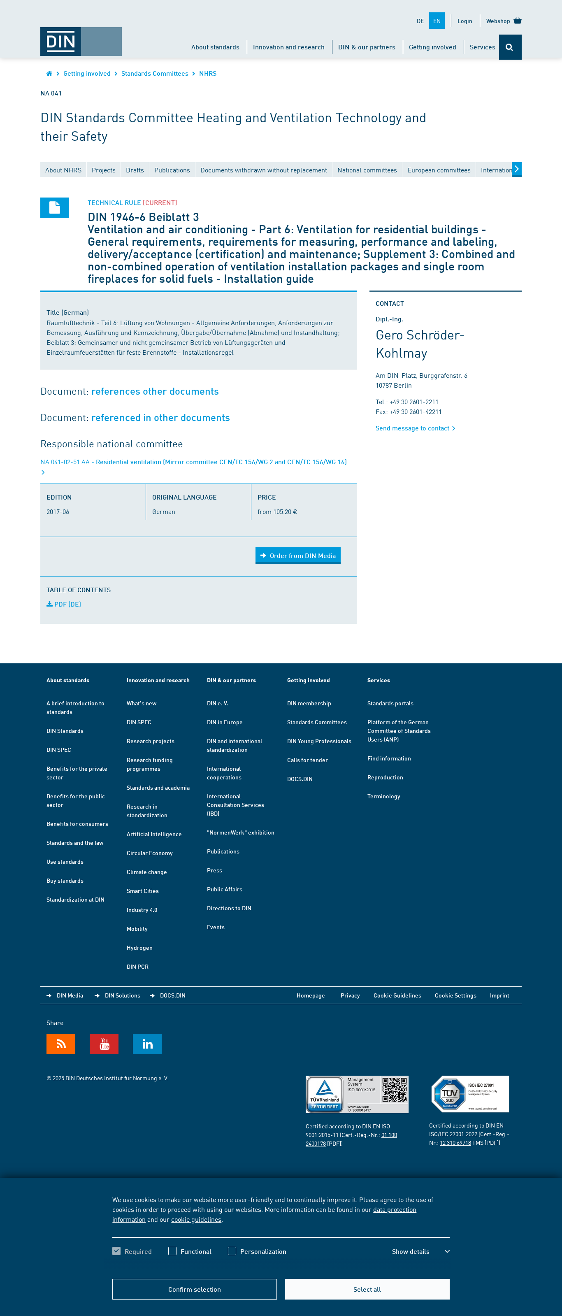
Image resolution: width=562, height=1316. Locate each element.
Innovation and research (289, 47)
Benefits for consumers (77, 823)
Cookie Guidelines (397, 995)
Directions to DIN (229, 907)
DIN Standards (65, 730)
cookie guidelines (196, 1218)
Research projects (150, 740)
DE (420, 20)
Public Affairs (224, 889)
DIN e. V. (217, 703)
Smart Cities (143, 890)
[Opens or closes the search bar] (510, 47)
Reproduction (385, 777)
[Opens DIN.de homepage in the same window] (81, 37)
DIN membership (309, 703)
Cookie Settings (455, 995)
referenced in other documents (160, 417)
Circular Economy (150, 852)
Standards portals (390, 703)
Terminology (383, 796)
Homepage (311, 995)
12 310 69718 (455, 1142)
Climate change (147, 871)
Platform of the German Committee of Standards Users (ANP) (399, 730)
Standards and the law (74, 842)
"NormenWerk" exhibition (240, 832)
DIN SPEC (58, 749)
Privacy (350, 995)
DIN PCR (138, 966)
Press (214, 870)
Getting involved (432, 47)
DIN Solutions (122, 995)
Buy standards (65, 880)
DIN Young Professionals (319, 740)
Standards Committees (154, 73)
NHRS (207, 73)
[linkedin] (147, 1044)
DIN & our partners (366, 47)
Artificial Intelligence (154, 833)
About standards (215, 47)
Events (216, 926)
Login (464, 20)
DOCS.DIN (300, 778)
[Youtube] (104, 1044)
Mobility (137, 928)
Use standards (65, 861)
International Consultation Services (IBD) (235, 804)
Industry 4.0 (142, 909)
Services (482, 47)
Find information (389, 758)
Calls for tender (307, 759)
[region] (280, 1232)
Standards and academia (158, 787)
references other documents (155, 391)
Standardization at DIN (75, 899)
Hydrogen (140, 947)
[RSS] (60, 1044)
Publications (223, 851)
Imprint (499, 995)
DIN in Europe (225, 721)
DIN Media (70, 995)
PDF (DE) (67, 604)
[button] (421, 1251)
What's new (141, 703)
